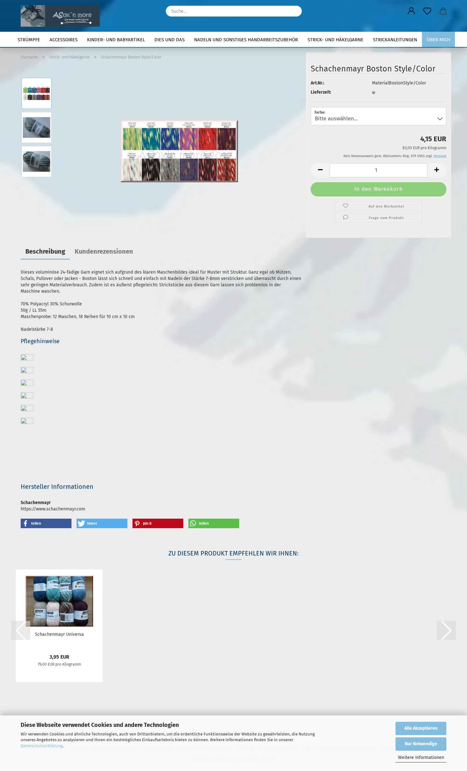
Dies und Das (169, 40)
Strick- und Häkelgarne (335, 40)
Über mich (438, 40)
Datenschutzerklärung (42, 745)
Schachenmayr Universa (59, 634)
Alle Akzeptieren (420, 728)
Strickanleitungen (395, 40)
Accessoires (64, 40)
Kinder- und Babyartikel (116, 40)
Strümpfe (28, 40)
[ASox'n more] (63, 16)
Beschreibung (45, 251)
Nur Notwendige (421, 744)
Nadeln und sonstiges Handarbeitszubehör (246, 40)
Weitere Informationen (421, 757)
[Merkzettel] (427, 11)
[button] (411, 11)
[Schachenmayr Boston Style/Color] (179, 144)
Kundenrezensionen (104, 251)
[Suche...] (294, 11)
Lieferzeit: (321, 92)
